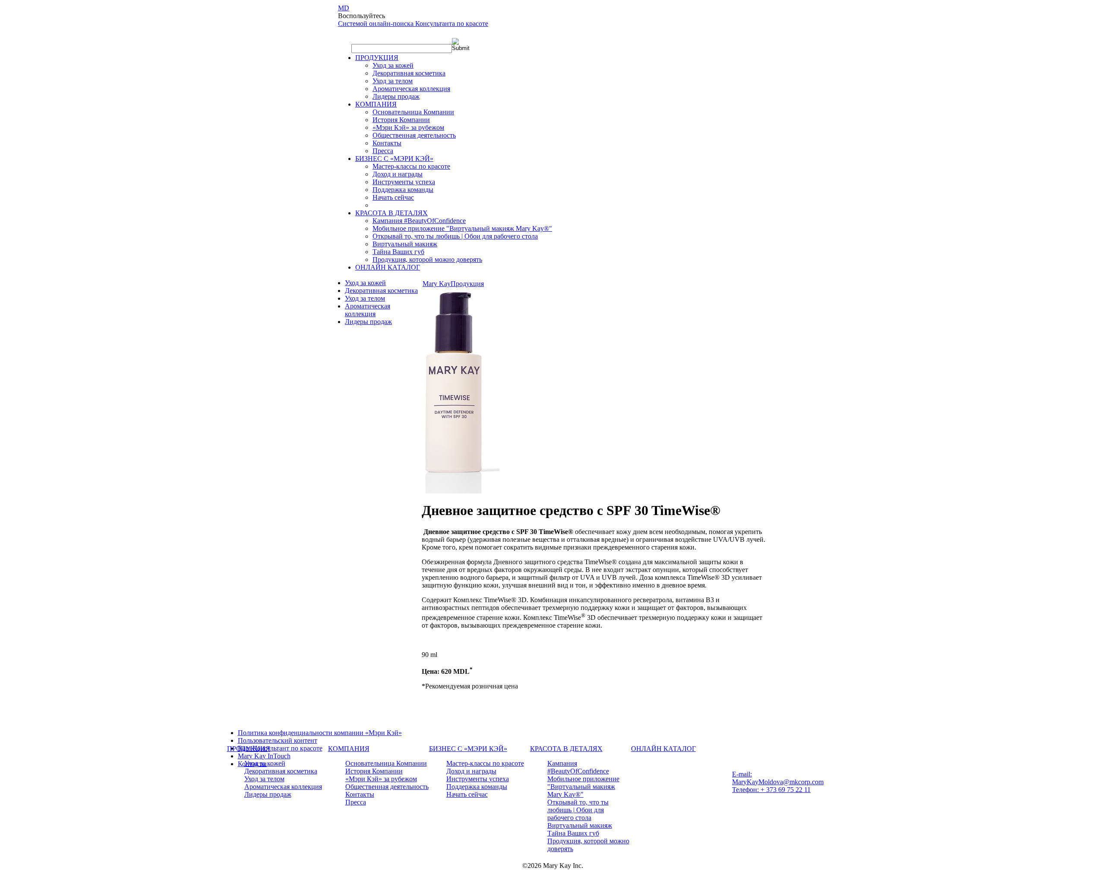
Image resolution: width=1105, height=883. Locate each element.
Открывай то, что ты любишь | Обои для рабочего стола (455, 236)
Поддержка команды (403, 189)
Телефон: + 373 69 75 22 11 (771, 789)
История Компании (401, 119)
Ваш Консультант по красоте (280, 748)
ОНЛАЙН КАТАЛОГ (387, 267)
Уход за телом (393, 81)
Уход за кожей (393, 65)
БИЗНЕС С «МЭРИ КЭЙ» (394, 158)
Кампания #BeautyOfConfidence (419, 220)
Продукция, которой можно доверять (427, 259)
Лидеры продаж (396, 96)
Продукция (467, 283)
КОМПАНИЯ (376, 104)
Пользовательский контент (277, 740)
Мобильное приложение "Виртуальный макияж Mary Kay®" (462, 228)
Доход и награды (398, 174)
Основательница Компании (413, 112)
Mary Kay (437, 283)
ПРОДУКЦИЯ (376, 57)
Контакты (387, 143)
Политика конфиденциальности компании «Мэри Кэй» (320, 732)
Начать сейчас (393, 197)
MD (343, 8)
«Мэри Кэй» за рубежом (408, 127)
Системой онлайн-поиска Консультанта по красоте (413, 23)
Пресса (383, 150)
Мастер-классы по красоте (411, 166)
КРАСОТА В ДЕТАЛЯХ (391, 213)
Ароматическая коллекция (411, 88)
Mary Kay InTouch (264, 756)
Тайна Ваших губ (398, 251)
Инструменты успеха (404, 181)
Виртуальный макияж (405, 244)
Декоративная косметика (409, 73)
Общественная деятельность (414, 135)
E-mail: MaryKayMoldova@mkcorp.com (778, 778)
